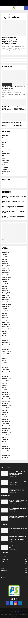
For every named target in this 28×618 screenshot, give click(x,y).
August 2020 (5, 408)
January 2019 (5, 450)
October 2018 (5, 457)
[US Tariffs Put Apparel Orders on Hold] (4, 547)
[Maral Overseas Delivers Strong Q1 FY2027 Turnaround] (4, 482)
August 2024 (5, 306)
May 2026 (4, 259)
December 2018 (6, 453)
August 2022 (5, 353)
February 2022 (6, 367)
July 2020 (4, 410)
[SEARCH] (24, 60)
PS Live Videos (23, 614)
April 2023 (4, 338)
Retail (3, 158)
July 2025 (4, 281)
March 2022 (5, 365)
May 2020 (4, 414)
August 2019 (5, 435)
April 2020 (4, 417)
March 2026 (5, 263)
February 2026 (6, 265)
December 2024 (6, 297)
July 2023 (4, 331)
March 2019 (5, 446)
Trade (3, 164)
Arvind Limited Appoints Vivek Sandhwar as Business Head (20, 109)
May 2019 (4, 441)
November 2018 (6, 455)
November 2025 (6, 272)
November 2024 (6, 299)
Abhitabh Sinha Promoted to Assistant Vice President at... (18, 123)
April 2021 (4, 389)
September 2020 (6, 405)
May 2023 (4, 335)
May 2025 (4, 286)
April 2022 (4, 362)
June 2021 (5, 385)
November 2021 (6, 374)
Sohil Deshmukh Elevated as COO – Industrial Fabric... (13, 87)
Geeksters (17, 611)
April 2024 (4, 315)
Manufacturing (6, 149)
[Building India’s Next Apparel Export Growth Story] (4, 510)
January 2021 (5, 396)
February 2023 (6, 342)
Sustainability (5, 160)
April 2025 (4, 288)
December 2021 (6, 371)
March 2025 (5, 290)
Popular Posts (6, 153)
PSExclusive (8, 37)
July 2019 (4, 437)
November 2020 (6, 401)
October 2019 (5, 430)
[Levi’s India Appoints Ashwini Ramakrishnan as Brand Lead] (8, 102)
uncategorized (6, 171)
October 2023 (5, 326)
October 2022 (5, 349)
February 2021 (6, 394)
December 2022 (6, 344)
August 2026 (5, 252)
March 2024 (5, 317)
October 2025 (5, 275)
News (4, 37)
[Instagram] (15, 603)
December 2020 (6, 398)
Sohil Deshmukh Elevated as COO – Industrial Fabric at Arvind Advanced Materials (17, 473)
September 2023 (6, 329)
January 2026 (5, 268)
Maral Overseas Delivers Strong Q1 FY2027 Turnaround (18, 481)
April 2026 (4, 261)
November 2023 (6, 324)
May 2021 (4, 387)
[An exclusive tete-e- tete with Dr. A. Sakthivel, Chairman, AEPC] (4, 502)
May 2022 (4, 360)
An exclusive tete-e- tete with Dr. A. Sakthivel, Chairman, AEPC (18, 500)
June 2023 (5, 333)
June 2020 (5, 412)
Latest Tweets (6, 180)
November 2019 (6, 428)
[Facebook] (7, 603)
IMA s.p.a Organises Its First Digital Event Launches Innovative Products (12, 42)
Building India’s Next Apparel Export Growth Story (18, 509)
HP (3, 146)
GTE (3, 144)
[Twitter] (11, 603)
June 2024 (5, 311)
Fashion (4, 137)
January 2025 (5, 295)
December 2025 (6, 270)
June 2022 (5, 358)
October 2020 (5, 403)
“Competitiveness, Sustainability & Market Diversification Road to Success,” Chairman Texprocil (18, 517)
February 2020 (6, 421)
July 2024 (4, 308)
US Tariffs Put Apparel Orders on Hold (17, 546)
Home (2, 614)
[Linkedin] (20, 603)
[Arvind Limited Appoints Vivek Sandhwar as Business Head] (20, 102)
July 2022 (4, 356)
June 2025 (5, 284)
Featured (4, 140)
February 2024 (6, 320)
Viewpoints (5, 173)
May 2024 (4, 313)
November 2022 (6, 347)
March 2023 (5, 340)
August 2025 (5, 279)
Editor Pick (5, 135)
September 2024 (6, 304)
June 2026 (5, 256)
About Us (16, 614)
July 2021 (4, 383)
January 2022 (5, 369)
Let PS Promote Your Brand (11, 1)
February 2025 (6, 293)
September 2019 (6, 432)
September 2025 (6, 277)
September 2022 (6, 351)
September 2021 (6, 378)
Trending (4, 169)
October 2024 (5, 302)
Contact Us (20, 1)
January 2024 (5, 322)
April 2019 (4, 444)
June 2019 (5, 439)
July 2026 (4, 254)
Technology (5, 162)
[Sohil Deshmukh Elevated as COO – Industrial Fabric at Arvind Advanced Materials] (14, 78)
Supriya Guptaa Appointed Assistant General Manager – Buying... (7, 123)
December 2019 (6, 426)
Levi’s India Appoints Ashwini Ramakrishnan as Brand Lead (7, 109)
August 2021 (5, 380)
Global (4, 142)
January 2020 (5, 423)
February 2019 (6, 448)
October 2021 (5, 376)
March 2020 (5, 419)
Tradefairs (14, 37)
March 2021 (5, 392)
